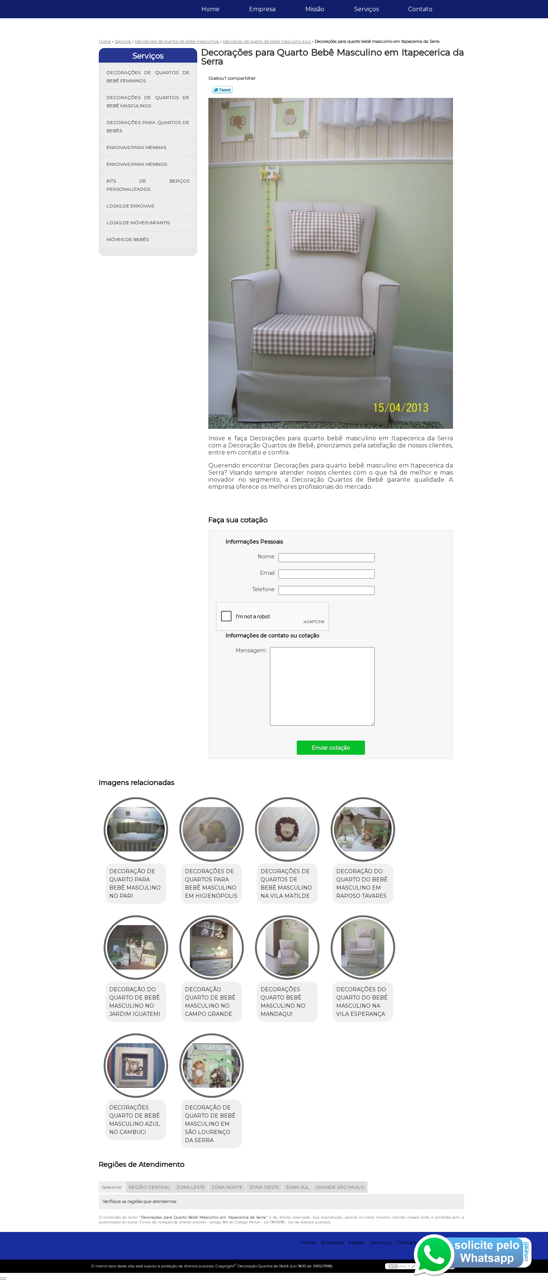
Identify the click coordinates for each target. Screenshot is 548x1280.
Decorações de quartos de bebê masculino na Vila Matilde (286, 883)
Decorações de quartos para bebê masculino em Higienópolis (211, 883)
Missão (314, 9)
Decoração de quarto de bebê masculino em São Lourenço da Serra (210, 1124)
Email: (269, 573)
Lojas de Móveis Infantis (138, 222)
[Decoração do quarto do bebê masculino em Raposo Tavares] (363, 829)
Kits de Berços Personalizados (148, 185)
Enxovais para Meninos (137, 164)
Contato (420, 9)
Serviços (366, 9)
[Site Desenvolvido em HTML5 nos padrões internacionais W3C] (402, 1266)
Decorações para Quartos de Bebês (148, 126)
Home (210, 9)
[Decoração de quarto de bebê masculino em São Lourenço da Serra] (211, 1065)
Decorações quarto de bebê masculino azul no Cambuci (134, 1119)
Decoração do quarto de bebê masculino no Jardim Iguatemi (134, 1001)
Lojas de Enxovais (130, 206)
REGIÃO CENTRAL (149, 1187)
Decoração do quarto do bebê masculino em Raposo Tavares (362, 883)
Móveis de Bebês (128, 239)
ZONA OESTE (264, 1187)
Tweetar (222, 90)
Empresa (262, 9)
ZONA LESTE (190, 1187)
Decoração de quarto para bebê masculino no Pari (135, 883)
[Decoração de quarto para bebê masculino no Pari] (136, 829)
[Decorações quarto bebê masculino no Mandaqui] (287, 947)
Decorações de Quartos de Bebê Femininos (148, 76)
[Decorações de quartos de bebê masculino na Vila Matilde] (287, 829)
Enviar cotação (331, 747)
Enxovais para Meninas (136, 147)
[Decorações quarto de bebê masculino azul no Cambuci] (136, 1065)
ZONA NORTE (227, 1187)
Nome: (268, 556)
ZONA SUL (297, 1187)
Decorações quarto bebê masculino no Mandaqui (283, 1001)
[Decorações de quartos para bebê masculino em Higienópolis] (211, 829)
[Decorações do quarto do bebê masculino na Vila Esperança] (363, 947)
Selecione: (112, 1187)
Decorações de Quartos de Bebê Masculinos (148, 101)
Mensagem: (253, 650)
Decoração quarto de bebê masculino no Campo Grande (210, 1001)
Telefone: (265, 589)
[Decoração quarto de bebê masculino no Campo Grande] (211, 947)
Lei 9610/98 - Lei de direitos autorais (297, 1222)
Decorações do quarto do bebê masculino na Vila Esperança (362, 1001)
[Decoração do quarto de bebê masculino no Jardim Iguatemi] (136, 947)
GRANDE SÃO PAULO (340, 1187)
